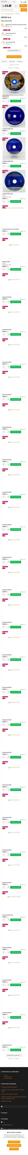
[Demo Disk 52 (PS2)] (14, 772)
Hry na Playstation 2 (9, 13)
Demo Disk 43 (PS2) (6, 589)
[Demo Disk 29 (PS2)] (14, 349)
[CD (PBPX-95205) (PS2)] (14, 116)
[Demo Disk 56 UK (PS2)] (14, 902)
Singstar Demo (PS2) (11, 33)
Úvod (2, 13)
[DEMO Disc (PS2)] (14, 249)
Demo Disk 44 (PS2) (6, 622)
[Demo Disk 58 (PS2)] (14, 935)
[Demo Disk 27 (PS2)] (14, 317)
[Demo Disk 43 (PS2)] (14, 577)
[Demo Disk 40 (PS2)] (14, 512)
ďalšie (17, 68)
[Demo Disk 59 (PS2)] (14, 967)
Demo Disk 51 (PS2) (6, 752)
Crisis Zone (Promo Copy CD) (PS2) (10, 229)
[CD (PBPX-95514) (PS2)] (14, 181)
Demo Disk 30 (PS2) (6, 394)
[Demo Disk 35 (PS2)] (14, 447)
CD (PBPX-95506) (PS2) (7, 161)
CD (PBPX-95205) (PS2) (7, 128)
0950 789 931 (4, 1)
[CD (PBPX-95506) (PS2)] (14, 148)
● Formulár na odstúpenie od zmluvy (9, 1094)
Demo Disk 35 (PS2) (6, 459)
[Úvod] (6, 6)
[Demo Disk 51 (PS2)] (14, 740)
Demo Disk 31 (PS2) (6, 427)
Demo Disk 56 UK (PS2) (7, 915)
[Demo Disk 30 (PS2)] (14, 382)
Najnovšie (4, 61)
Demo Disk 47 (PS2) (6, 719)
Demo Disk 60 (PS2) (6, 1012)
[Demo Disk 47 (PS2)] (14, 707)
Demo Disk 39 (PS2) (6, 492)
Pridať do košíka (15, 101)
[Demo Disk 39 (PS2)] (14, 479)
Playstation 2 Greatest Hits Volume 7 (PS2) (16, 24)
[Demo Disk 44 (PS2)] (14, 609)
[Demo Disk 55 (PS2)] (14, 870)
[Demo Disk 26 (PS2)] (14, 284)
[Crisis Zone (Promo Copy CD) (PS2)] (14, 216)
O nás (5, 1075)
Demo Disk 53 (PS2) (6, 817)
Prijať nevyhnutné (14, 1142)
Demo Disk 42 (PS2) (6, 557)
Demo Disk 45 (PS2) (6, 654)
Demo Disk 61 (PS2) (6, 1045)
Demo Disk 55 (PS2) (6, 882)
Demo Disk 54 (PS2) (6, 850)
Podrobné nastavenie (14, 1145)
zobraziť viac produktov (13, 50)
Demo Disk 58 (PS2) (6, 947)
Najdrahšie (19, 61)
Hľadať (24, 9)
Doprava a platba (8, 1078)
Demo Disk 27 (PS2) (6, 329)
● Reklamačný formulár (6, 1101)
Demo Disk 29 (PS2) (6, 362)
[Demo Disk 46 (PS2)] (14, 675)
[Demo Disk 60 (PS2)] (14, 1000)
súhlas (21, 1134)
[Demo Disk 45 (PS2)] (14, 642)
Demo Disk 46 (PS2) (6, 687)
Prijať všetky (14, 1149)
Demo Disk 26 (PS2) (10, 42)
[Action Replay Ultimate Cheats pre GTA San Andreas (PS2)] (14, 82)
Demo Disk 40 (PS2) (6, 524)
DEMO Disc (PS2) (6, 261)
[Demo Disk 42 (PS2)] (14, 544)
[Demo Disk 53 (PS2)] (14, 805)
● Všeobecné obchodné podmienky (9, 1087)
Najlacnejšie (12, 61)
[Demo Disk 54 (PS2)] (14, 837)
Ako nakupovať (7, 1076)
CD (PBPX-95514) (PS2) (7, 193)
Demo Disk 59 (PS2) (6, 980)
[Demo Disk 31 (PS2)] (14, 414)
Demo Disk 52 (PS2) (6, 784)
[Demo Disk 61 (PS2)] (14, 1032)
